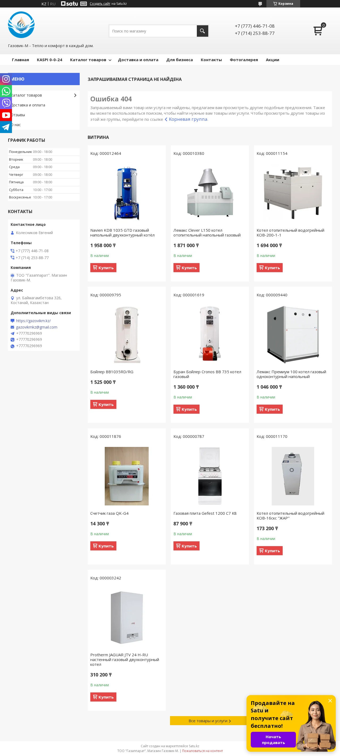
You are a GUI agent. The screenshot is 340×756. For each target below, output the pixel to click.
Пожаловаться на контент (202, 751)
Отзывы (18, 114)
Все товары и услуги (208, 720)
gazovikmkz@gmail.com (36, 327)
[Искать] (202, 31)
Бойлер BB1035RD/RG (111, 371)
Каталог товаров (88, 59)
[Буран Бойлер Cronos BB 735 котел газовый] (209, 334)
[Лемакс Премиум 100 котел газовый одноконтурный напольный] (293, 334)
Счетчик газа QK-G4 (109, 513)
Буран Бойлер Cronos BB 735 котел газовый (207, 374)
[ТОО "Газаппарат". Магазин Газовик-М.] (21, 24)
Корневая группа (188, 119)
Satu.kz (194, 746)
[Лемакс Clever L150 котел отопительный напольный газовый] (209, 193)
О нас (16, 124)
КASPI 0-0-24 (49, 59)
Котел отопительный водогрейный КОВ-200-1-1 (290, 232)
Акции (272, 59)
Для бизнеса (179, 59)
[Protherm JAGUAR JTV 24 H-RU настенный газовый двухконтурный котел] (126, 617)
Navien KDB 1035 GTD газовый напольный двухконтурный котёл (122, 232)
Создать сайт (100, 4)
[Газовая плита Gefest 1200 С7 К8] (209, 476)
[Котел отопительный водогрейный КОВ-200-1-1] (293, 193)
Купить (106, 267)
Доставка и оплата (138, 59)
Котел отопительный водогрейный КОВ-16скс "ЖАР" (290, 515)
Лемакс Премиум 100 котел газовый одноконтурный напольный (291, 374)
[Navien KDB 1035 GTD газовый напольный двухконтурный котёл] (126, 193)
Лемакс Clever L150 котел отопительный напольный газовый (207, 232)
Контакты (211, 59)
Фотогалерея (244, 59)
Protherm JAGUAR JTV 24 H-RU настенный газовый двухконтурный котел (124, 659)
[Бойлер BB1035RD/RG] (126, 334)
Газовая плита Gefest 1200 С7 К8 (205, 513)
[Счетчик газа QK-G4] (126, 476)
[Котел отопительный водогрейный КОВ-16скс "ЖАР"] (293, 476)
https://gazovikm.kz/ (33, 320)
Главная (20, 59)
